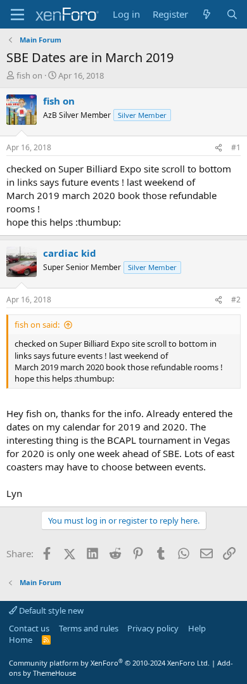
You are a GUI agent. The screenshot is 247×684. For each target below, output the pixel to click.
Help (197, 628)
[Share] (218, 148)
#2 (236, 299)
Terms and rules (88, 628)
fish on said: (37, 324)
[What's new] (206, 14)
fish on (29, 75)
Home (20, 639)
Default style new (50, 610)
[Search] (232, 14)
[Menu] (17, 14)
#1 (236, 147)
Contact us (29, 628)
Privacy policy (153, 628)
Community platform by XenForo (109, 663)
